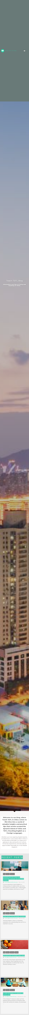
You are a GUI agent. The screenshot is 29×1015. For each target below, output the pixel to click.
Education (12, 874)
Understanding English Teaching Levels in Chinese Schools (13, 879)
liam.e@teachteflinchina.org (10, 957)
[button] (24, 51)
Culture (7, 874)
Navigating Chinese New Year (14, 955)
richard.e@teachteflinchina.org (11, 882)
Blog (4, 874)
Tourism (16, 952)
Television (12, 990)
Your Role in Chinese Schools (14, 916)
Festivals (12, 952)
